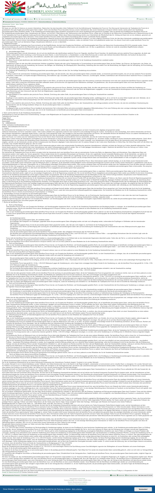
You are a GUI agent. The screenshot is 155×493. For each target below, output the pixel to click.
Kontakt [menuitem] (114, 475)
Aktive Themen (20, 24)
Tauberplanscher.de (19, 19)
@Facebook (30, 19)
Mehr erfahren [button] (77, 489)
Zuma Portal (82, 478)
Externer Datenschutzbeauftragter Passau (103, 470)
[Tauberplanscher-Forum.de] (35, 9)
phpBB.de (84, 482)
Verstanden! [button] (143, 489)
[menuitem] (36, 19)
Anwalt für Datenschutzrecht (10, 472)
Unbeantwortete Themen (8, 24)
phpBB (72, 480)
